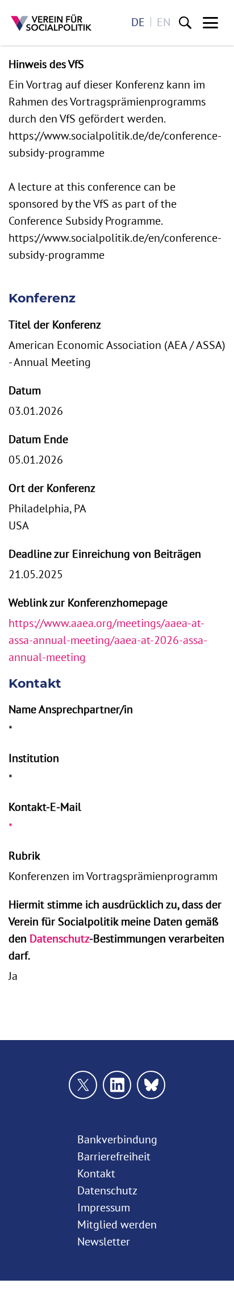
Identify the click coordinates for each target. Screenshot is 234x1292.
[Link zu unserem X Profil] (83, 1085)
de (138, 22)
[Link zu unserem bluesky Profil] (151, 1085)
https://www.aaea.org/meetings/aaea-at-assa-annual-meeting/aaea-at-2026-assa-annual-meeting (108, 640)
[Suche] (185, 22)
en (163, 22)
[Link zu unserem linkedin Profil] (117, 1085)
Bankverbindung (117, 1139)
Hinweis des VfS (46, 64)
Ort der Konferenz (52, 488)
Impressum (103, 1207)
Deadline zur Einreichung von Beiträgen (105, 553)
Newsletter (103, 1241)
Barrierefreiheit (114, 1156)
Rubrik (24, 855)
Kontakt (96, 1173)
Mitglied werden (117, 1224)
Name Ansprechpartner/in (71, 709)
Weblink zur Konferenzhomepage (88, 602)
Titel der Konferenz (55, 324)
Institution (34, 758)
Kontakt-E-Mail (45, 806)
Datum (25, 390)
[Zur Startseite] (51, 23)
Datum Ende (38, 439)
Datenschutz (59, 938)
